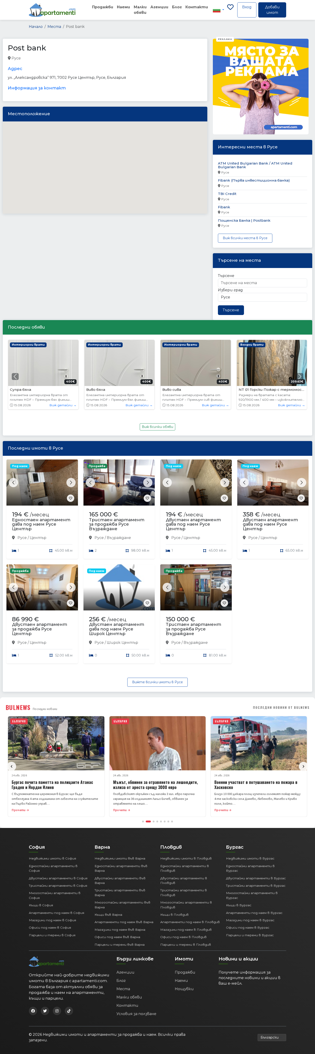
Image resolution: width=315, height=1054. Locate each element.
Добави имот (272, 10)
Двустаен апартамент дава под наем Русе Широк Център (116, 629)
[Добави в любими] (70, 498)
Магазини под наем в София (52, 920)
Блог (177, 7)
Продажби (102, 7)
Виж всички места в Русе (245, 238)
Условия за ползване (136, 1014)
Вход (247, 7)
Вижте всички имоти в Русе (157, 682)
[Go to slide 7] (168, 821)
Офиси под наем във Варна (117, 937)
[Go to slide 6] (165, 821)
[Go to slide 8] (172, 821)
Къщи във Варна (108, 914)
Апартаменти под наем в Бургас (254, 913)
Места (54, 26)
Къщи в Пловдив (174, 914)
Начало (36, 26)
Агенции (159, 7)
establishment (93, 58)
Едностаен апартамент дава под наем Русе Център (41, 524)
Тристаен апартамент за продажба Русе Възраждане (116, 524)
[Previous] (11, 766)
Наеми (123, 7)
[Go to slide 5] (161, 821)
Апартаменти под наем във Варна (124, 922)
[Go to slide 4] (157, 821)
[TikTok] (69, 1011)
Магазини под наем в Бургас (250, 920)
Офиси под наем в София (50, 927)
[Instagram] (57, 1011)
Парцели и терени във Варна (120, 944)
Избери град (230, 290)
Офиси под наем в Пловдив (183, 937)
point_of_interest (63, 58)
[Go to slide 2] (148, 821)
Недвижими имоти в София (52, 858)
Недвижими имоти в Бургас (250, 858)
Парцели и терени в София (52, 935)
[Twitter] (45, 1011)
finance (39, 58)
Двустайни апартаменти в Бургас (256, 878)
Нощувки (184, 989)
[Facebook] (33, 1011)
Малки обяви (140, 10)
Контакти (196, 7)
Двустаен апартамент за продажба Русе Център (39, 629)
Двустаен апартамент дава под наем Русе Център (193, 524)
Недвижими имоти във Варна (120, 858)
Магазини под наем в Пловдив (186, 929)
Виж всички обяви (157, 427)
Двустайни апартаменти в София (58, 878)
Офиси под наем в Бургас (247, 927)
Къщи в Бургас (238, 905)
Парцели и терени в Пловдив (185, 944)
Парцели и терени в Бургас (250, 935)
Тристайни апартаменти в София (58, 885)
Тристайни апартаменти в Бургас (255, 885)
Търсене (226, 276)
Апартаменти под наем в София (56, 913)
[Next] (303, 766)
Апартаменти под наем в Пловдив (190, 922)
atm (26, 58)
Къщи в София (41, 905)
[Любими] (230, 10)
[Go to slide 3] (154, 821)
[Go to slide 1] (143, 821)
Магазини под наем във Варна (120, 929)
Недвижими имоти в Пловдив (186, 858)
